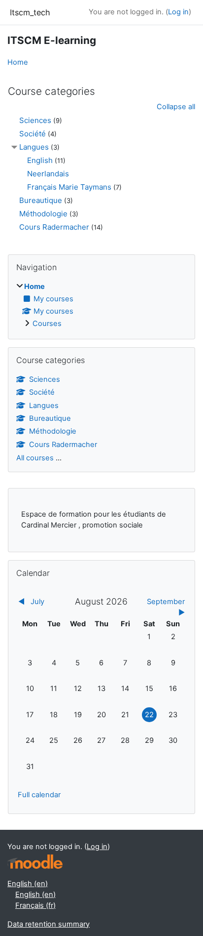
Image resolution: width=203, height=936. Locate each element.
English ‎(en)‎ (27, 883)
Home (17, 62)
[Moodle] (35, 862)
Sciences (35, 120)
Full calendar (39, 794)
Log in (178, 11)
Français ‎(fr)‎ (35, 905)
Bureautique (40, 200)
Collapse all (176, 106)
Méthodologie (43, 213)
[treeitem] (101, 305)
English (40, 160)
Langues (34, 147)
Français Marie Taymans (69, 187)
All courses (35, 457)
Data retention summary (48, 924)
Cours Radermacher (54, 227)
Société (32, 133)
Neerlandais (48, 173)
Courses (47, 323)
